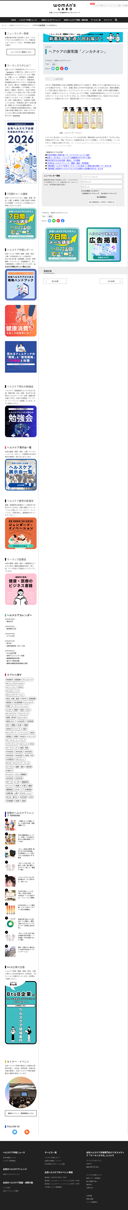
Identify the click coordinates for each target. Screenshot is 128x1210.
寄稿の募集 (89, 1199)
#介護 (24, 786)
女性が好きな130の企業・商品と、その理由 (63, 160)
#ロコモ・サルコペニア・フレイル (17, 763)
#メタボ (8, 710)
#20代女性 (23, 797)
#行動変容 (28, 789)
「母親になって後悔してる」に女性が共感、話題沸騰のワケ (26, 823)
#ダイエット (20, 759)
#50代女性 (19, 755)
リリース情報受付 (91, 1202)
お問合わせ (89, 1188)
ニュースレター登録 (115, 5)
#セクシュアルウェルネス (14, 683)
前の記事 (55, 281)
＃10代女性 (20, 721)
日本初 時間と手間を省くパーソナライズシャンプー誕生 (68, 155)
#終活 (32, 732)
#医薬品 (8, 736)
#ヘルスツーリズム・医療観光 (16, 774)
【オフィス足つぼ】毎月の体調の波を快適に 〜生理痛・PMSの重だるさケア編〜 (26, 936)
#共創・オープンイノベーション (17, 706)
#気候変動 (32, 698)
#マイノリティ (11, 687)
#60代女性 (9, 755)
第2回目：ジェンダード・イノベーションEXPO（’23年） (62, 1181)
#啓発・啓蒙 (24, 748)
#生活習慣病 (18, 702)
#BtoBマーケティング (27, 736)
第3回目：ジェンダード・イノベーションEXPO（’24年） (62, 1184)
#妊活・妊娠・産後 (12, 698)
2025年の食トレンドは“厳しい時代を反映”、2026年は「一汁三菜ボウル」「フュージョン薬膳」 (26, 894)
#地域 (17, 801)
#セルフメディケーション (14, 695)
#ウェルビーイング (12, 691)
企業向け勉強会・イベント (53, 1161)
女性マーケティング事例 (10, 1191)
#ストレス (23, 744)
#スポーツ (18, 789)
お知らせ (89, 1164)
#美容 (53, 64)
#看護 (26, 725)
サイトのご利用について (94, 1175)
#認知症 (8, 702)
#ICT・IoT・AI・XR (12, 782)
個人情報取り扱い (92, 1181)
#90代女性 (28, 751)
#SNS (31, 797)
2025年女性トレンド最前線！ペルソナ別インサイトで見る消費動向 (26, 907)
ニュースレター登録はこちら (20, 52)
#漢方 (22, 710)
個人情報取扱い (102, 197)
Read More (16, 116)
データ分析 (6, 1188)
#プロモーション (25, 793)
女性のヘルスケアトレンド (62, 60)
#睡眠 (13, 725)
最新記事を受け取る (92, 1167)
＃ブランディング (12, 744)
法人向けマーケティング (109, 193)
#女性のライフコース (13, 729)
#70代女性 (9, 751)
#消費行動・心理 (11, 793)
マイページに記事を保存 (55, 79)
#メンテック (24, 714)
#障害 (16, 710)
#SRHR (23, 698)
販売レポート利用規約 (93, 1178)
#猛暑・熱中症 (11, 717)
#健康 (30, 786)
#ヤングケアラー (11, 714)
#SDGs (20, 687)
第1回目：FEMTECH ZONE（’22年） (56, 1177)
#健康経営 (25, 782)
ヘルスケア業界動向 (9, 1161)
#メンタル (9, 767)
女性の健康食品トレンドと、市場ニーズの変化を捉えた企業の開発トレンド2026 (26, 838)
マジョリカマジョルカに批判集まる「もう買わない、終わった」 (26, 879)
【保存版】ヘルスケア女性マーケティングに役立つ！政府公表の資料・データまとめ (79, 165)
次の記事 (111, 281)
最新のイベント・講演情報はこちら (21, 1113)
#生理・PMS (29, 755)
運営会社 (89, 1184)
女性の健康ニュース (9, 1157)
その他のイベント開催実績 (53, 1187)
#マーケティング (11, 748)
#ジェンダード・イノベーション (17, 732)
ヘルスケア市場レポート (101, 5)
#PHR (32, 744)
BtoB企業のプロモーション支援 (55, 1164)
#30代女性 (19, 778)
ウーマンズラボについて (94, 1160)
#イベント (9, 786)
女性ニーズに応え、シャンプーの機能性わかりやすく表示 (69, 157)
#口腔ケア (9, 770)
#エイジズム (22, 717)
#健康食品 (9, 789)
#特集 (16, 736)
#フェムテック (28, 679)
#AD (7, 725)
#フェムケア (29, 702)
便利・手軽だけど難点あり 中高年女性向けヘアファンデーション (26, 949)
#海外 (25, 729)
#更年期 (29, 767)
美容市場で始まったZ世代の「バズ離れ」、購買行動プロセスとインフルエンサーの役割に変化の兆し (26, 923)
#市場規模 (9, 801)
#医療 (17, 786)
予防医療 (30, 721)
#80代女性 (19, 751)
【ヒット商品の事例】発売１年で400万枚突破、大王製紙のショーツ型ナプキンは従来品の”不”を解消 (26, 853)
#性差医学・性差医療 (13, 679)
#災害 (19, 725)
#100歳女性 (10, 759)
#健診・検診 (19, 767)
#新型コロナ (10, 721)
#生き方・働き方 (11, 797)
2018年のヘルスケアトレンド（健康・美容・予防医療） (68, 163)
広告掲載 (125, 5)
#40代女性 (9, 778)
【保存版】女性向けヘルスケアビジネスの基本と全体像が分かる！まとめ (75, 168)
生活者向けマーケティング (90, 193)
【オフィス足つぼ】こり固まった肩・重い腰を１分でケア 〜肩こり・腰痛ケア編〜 (26, 866)
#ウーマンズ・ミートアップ (15, 740)
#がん (28, 710)
